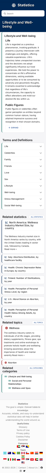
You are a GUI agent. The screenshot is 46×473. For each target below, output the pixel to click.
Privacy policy (23, 433)
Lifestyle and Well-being (17, 24)
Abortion (12, 362)
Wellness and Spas (21, 388)
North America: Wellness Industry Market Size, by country (21, 225)
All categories (36, 368)
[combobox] (23, 13)
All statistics (37, 217)
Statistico (26, 5)
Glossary (23, 427)
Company (23, 443)
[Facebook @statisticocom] (42, 467)
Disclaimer (23, 440)
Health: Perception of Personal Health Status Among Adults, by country (21, 313)
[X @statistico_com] (25, 471)
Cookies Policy (23, 436)
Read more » (10, 249)
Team (23, 450)
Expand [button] (14, 128)
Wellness (14, 328)
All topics (38, 322)
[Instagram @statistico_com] (21, 471)
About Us (33, 467)
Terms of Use (23, 430)
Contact (22, 467)
